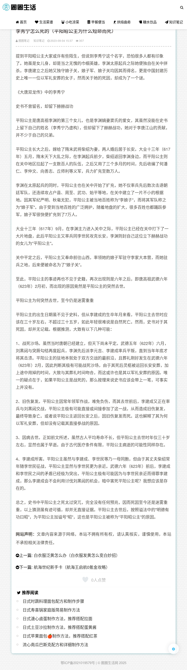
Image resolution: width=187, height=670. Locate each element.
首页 (23, 21)
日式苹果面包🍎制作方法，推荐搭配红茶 (60, 636)
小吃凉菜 (72, 21)
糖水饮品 (149, 21)
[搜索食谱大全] (182, 7)
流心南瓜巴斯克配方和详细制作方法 (55, 644)
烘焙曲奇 (123, 21)
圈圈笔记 (23, 40)
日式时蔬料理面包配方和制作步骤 (53, 601)
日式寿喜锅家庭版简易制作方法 (51, 610)
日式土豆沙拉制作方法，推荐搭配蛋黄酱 (59, 627)
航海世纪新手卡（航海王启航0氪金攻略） (72, 567)
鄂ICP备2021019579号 (78, 662)
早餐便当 (97, 21)
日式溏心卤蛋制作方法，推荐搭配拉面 (57, 618)
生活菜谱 (45, 21)
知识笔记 (175, 21)
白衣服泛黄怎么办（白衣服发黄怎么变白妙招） (77, 555)
